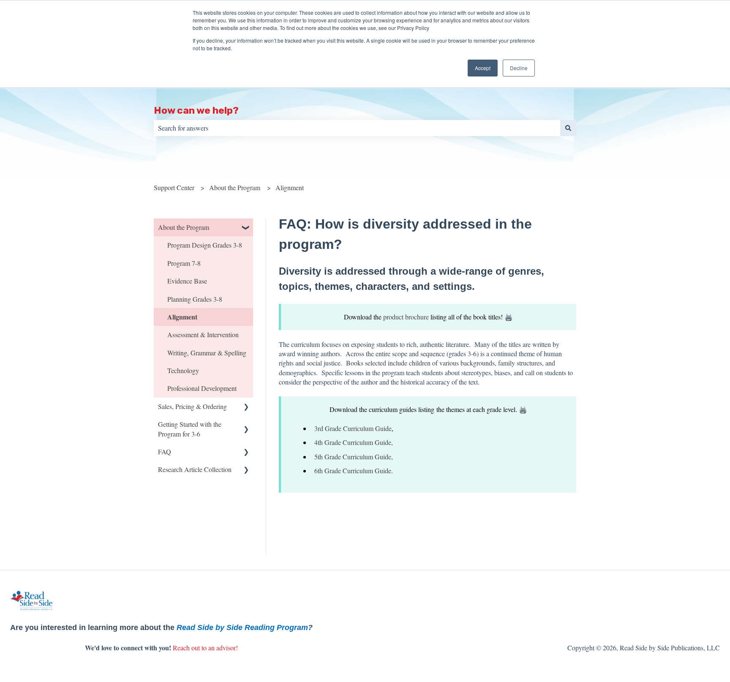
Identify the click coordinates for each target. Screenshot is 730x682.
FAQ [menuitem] (164, 451)
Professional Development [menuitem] (202, 388)
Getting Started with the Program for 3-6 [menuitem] (189, 429)
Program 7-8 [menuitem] (184, 263)
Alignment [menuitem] (182, 317)
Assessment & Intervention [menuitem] (203, 334)
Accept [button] (482, 67)
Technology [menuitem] (183, 370)
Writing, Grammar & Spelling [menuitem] (206, 352)
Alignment (289, 187)
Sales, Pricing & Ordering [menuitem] (192, 406)
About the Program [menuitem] (183, 227)
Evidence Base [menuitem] (187, 280)
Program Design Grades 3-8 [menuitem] (204, 244)
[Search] (568, 128)
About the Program (234, 187)
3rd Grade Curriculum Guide (353, 428)
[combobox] (357, 128)
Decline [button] (519, 67)
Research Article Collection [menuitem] (195, 469)
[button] (246, 228)
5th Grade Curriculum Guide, (353, 456)
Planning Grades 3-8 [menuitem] (194, 299)
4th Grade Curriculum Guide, (353, 442)
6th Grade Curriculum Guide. (353, 470)
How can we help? (196, 110)
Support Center (174, 187)
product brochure (406, 316)
